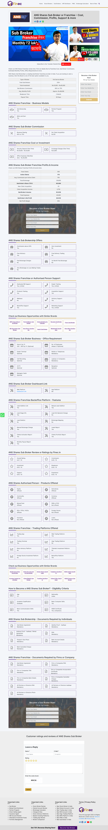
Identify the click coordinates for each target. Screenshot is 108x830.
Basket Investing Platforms (41, 816)
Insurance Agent (14, 814)
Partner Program (14, 810)
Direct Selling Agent (15, 812)
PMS (73, 3)
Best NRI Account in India (64, 812)
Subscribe (67, 64)
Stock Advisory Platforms (40, 814)
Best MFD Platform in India (65, 816)
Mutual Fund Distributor (16, 808)
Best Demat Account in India (65, 808)
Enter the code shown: (32, 776)
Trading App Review (39, 817)
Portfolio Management (16, 819)
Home (41, 3)
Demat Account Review (40, 808)
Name (27, 751)
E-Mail (56, 751)
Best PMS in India (62, 817)
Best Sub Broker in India (64, 819)
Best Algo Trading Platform (65, 814)
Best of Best (93, 3)
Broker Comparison (39, 819)
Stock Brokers (48, 3)
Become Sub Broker (67, 828)
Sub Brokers (57, 3)
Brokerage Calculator (82, 3)
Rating (27, 758)
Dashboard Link (21, 391)
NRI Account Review (15, 816)
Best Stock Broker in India (64, 806)
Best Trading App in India (64, 810)
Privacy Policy (90, 818)
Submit (42, 230)
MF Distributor (66, 3)
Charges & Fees (37, 812)
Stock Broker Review (39, 806)
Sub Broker (12, 806)
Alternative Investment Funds (18, 817)
